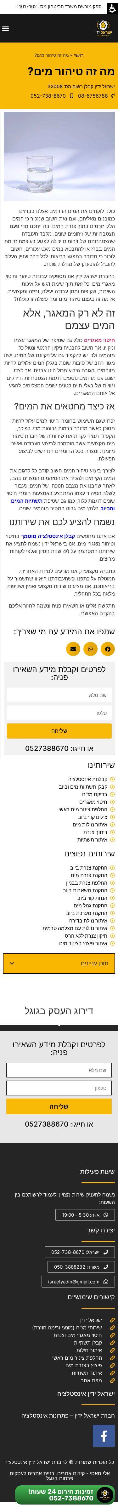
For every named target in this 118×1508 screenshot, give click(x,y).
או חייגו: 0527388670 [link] (59, 748)
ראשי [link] (78, 55)
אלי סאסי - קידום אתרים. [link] (82, 1473)
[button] (5, 28)
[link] (103, 28)
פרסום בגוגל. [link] (59, 1478)
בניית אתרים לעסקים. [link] (31, 1473)
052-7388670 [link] (71, 1498)
